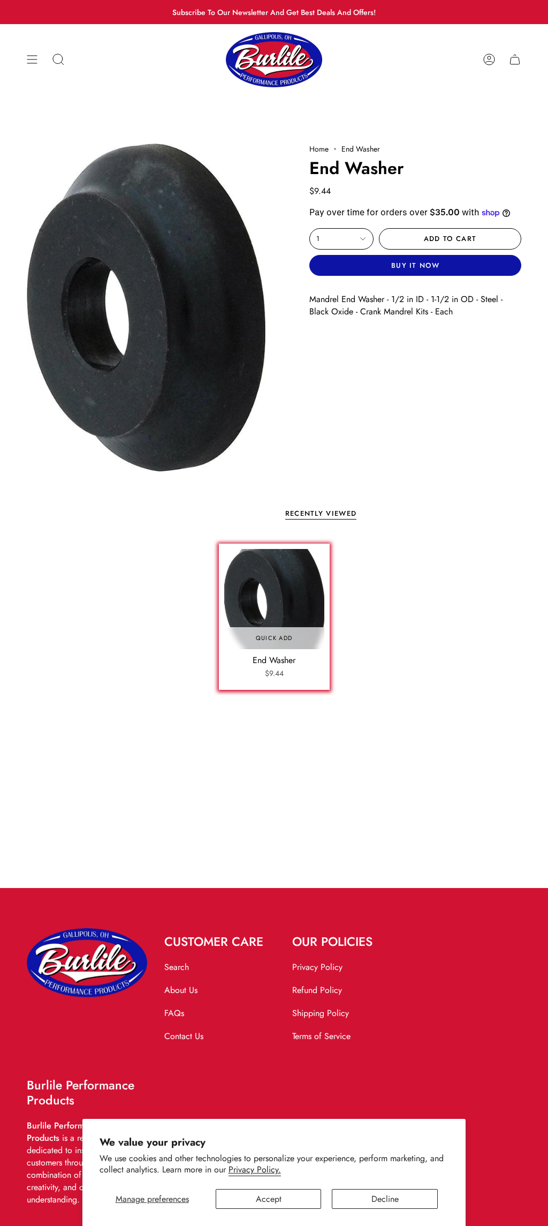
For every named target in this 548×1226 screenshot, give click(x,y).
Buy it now (415, 265)
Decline (385, 1199)
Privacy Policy (317, 967)
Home (319, 149)
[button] (58, 59)
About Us (180, 990)
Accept (268, 1199)
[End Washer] (274, 599)
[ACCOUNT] (489, 59)
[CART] (514, 59)
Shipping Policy (320, 1013)
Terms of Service (321, 1036)
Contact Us (183, 1036)
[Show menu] (32, 59)
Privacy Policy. (255, 1169)
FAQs (174, 1013)
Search (176, 967)
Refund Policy (317, 990)
